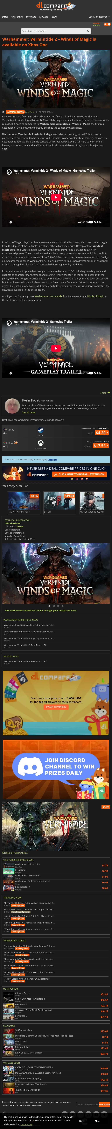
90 (6, 446)
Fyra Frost (30, 112)
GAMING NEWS (15, 111)
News (54, 17)
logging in (52, 459)
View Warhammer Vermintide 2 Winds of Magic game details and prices (41, 610)
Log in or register (98, 17)
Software (31, 17)
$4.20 (101, 432)
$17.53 (100, 445)
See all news (28, 412)
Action (20, 526)
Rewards (43, 17)
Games (5, 17)
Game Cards (17, 17)
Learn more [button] (26, 1124)
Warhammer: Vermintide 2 (49, 296)
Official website (12, 523)
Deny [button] (81, 1121)
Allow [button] (97, 1121)
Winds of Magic (95, 296)
